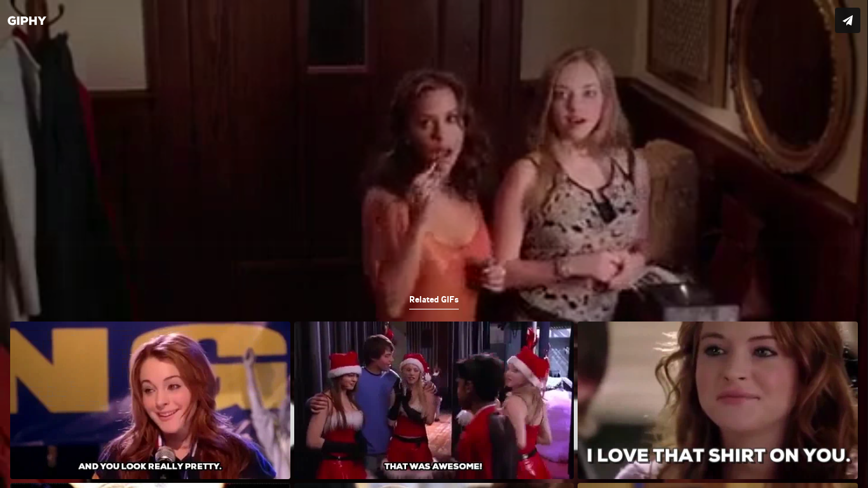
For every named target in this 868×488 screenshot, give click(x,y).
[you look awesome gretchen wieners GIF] (434, 244)
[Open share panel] (847, 20)
